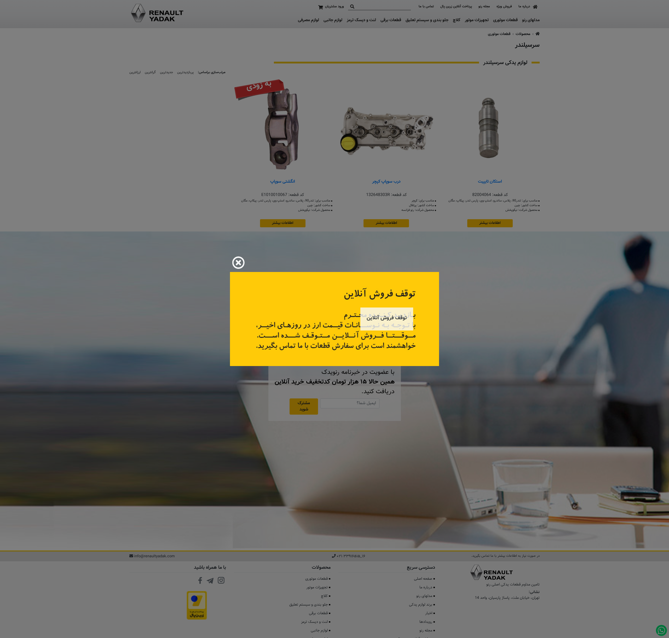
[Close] (238, 262)
